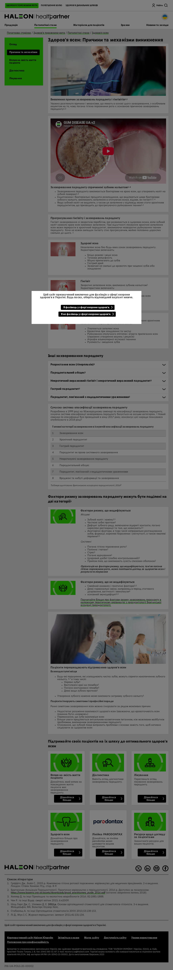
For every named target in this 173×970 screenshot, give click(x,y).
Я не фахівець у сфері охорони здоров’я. (86, 314)
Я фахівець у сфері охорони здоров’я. (86, 307)
